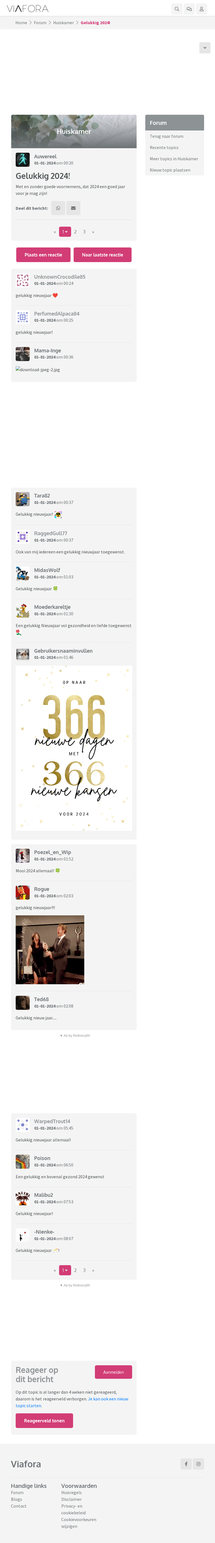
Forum (40, 22)
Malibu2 (43, 1195)
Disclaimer (71, 1499)
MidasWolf (47, 570)
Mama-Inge (47, 350)
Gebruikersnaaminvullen (63, 651)
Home (21, 22)
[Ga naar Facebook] (186, 1464)
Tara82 (42, 495)
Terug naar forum (166, 136)
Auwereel (45, 156)
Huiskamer (63, 22)
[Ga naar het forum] (189, 9)
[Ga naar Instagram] (198, 1464)
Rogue (41, 889)
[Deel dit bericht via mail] (73, 208)
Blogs (16, 1499)
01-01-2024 (44, 163)
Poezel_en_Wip (52, 852)
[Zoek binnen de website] (177, 9)
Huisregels (71, 1492)
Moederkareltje (52, 607)
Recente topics (164, 147)
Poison (42, 1158)
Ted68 (41, 999)
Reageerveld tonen (44, 1420)
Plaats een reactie (43, 255)
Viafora (26, 1464)
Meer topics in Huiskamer (174, 158)
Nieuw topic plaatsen (170, 170)
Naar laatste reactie (102, 255)
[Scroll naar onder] (205, 47)
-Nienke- (44, 1232)
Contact (19, 1506)
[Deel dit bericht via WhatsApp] (58, 208)
